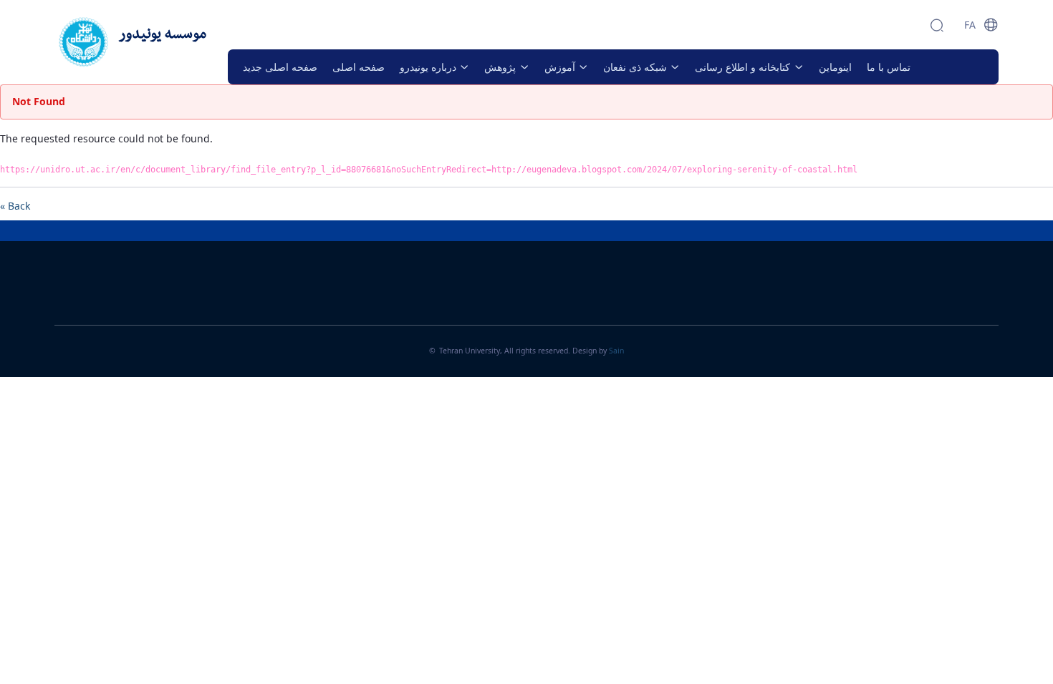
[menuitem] (280, 66)
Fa (970, 24)
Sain (616, 351)
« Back (15, 205)
